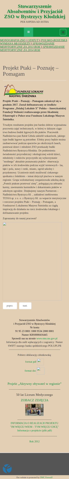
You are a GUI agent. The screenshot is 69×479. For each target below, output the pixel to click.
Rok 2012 (34, 441)
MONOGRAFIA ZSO (12, 40)
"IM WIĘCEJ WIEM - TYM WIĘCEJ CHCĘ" (34, 426)
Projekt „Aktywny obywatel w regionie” (34, 384)
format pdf (31, 361)
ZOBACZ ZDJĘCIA (34, 400)
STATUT (33, 40)
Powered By (19, 468)
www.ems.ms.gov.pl (46, 338)
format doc (31, 370)
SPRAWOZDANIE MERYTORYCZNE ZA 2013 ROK (27, 45)
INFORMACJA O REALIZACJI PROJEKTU (34, 423)
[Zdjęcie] (34, 409)
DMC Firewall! (46, 477)
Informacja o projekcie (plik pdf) (34, 430)
